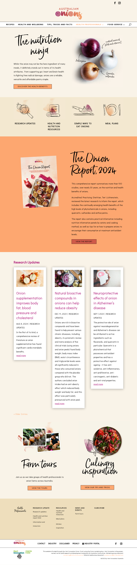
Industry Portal (92, 544)
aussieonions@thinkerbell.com (113, 555)
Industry (52, 544)
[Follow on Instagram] (121, 544)
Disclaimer (64, 544)
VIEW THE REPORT (84, 241)
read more (21, 355)
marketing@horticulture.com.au (73, 555)
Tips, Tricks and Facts (59, 25)
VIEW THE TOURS (39, 488)
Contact (41, 544)
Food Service (115, 25)
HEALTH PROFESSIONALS (88, 25)
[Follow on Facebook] (116, 544)
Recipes (10, 25)
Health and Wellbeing (30, 25)
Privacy (76, 544)
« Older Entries (21, 414)
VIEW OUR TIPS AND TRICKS (97, 487)
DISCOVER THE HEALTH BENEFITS (33, 86)
